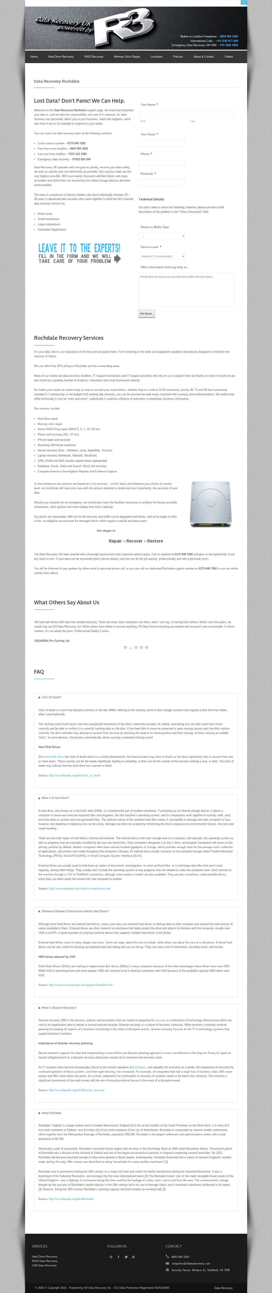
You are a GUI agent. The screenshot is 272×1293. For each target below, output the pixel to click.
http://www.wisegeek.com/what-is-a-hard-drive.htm (79, 888)
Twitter (126, 1257)
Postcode (148, 173)
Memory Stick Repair (127, 56)
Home (34, 56)
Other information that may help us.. (164, 267)
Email (111, 1257)
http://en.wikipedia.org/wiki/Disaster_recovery (77, 1090)
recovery (160, 1020)
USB (69, 874)
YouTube (133, 1257)
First (143, 121)
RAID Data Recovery (45, 1261)
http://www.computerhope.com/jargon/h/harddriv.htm (81, 985)
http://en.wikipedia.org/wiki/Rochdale (71, 1199)
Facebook (118, 1257)
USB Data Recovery (44, 1265)
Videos (229, 56)
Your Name (149, 104)
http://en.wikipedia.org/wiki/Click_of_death (75, 775)
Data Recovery (223, 1288)
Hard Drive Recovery (61, 56)
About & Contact (201, 57)
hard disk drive (54, 756)
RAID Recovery (93, 56)
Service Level (151, 247)
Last (192, 121)
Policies (175, 57)
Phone (146, 154)
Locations (157, 56)
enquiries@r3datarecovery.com (191, 1263)
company (140, 1067)
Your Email (149, 134)
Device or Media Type (155, 227)
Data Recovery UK (67, 20)
